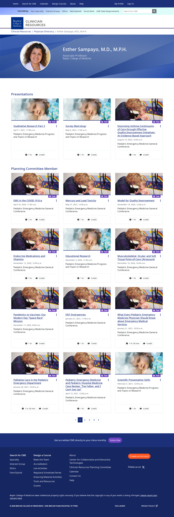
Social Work (89, 11)
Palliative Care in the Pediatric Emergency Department (30, 381)
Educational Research (78, 256)
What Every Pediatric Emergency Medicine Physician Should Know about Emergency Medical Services (136, 319)
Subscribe (115, 440)
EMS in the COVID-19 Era (27, 200)
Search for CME (29, 3)
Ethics (65, 11)
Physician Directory (44, 31)
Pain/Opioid (16, 472)
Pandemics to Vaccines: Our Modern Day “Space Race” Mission (29, 318)
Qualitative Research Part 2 (29, 126)
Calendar (44, 3)
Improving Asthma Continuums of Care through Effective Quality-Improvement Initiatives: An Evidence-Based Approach (136, 130)
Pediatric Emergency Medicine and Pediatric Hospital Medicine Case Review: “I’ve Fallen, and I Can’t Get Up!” (84, 384)
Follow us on (135, 466)
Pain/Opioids (76, 11)
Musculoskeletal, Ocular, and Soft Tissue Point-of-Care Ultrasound (136, 257)
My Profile (119, 3)
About (73, 3)
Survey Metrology (76, 126)
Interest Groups (53, 11)
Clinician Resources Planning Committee (90, 467)
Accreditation (40, 463)
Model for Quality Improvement (135, 200)
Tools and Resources (44, 481)
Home (15, 3)
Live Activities (40, 468)
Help (81, 3)
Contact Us (75, 475)
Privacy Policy (148, 506)
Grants (37, 485)
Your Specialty (37, 11)
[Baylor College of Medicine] (28, 23)
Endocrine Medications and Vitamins (29, 257)
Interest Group (17, 463)
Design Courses (59, 3)
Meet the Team (41, 459)
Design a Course (42, 455)
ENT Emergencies (76, 314)
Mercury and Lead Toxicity (81, 200)
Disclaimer (120, 506)
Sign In (130, 3)
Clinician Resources (21, 31)
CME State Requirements (107, 11)
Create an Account (139, 456)
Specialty (14, 459)
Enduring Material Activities (48, 476)
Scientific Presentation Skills (133, 379)
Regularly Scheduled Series (47, 472)
